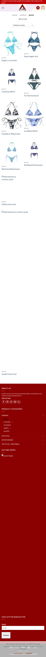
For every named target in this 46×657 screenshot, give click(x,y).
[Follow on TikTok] (11, 402)
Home (14, 15)
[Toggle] (43, 415)
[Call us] (19, 402)
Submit (6, 635)
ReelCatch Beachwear (11, 169)
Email (4, 624)
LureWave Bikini (31, 131)
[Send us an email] (15, 402)
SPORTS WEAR (7, 440)
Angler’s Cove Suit (9, 60)
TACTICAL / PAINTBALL (11, 444)
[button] (3, 7)
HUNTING (6, 436)
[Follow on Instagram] (7, 402)
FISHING (23, 15)
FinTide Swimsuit (31, 96)
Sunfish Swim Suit (9, 374)
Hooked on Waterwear (11, 134)
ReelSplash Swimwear (33, 165)
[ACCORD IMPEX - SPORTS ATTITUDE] (22, 7)
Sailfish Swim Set (9, 204)
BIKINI (6, 419)
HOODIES (7, 422)
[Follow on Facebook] (3, 402)
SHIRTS (6, 428)
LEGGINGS (7, 425)
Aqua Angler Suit (31, 56)
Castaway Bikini (8, 92)
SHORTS (6, 431)
